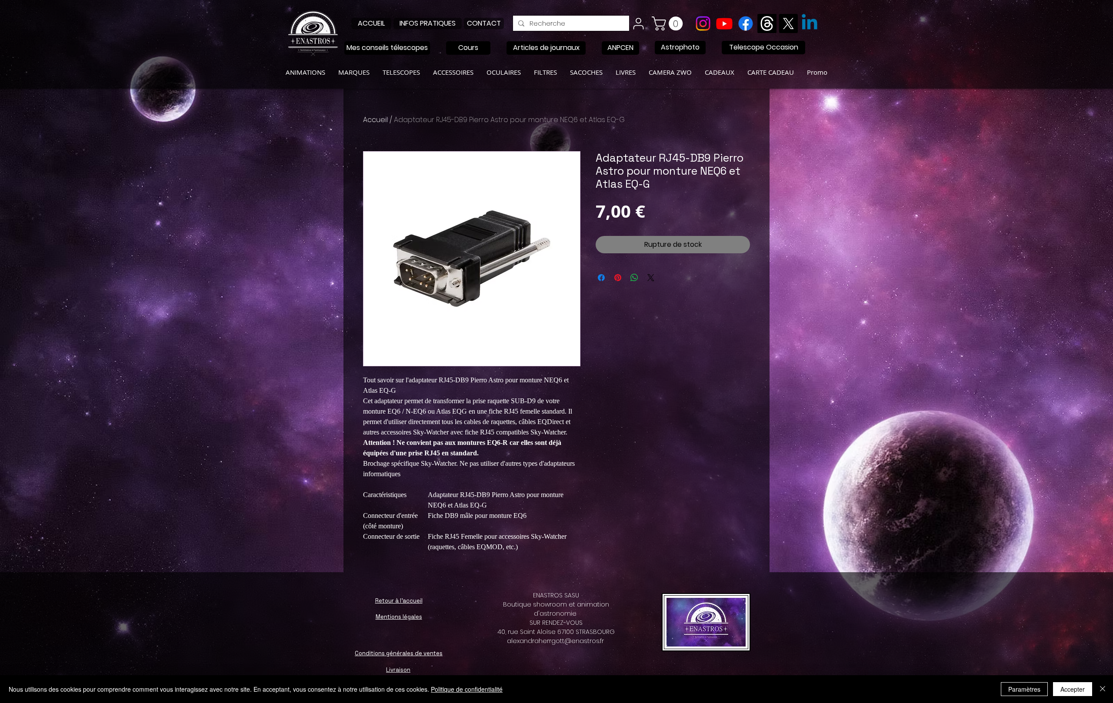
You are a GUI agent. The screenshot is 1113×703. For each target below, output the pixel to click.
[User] (638, 23)
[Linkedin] (809, 23)
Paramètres (1024, 689)
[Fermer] (1102, 689)
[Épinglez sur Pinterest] (618, 277)
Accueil (375, 120)
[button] (669, 23)
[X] (788, 23)
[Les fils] (766, 23)
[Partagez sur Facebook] (601, 277)
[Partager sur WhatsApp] (634, 277)
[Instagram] (703, 23)
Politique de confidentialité (467, 689)
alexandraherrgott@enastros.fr (555, 641)
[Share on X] (651, 277)
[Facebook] (745, 23)
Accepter (1072, 689)
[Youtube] (724, 23)
